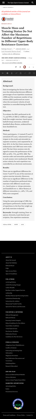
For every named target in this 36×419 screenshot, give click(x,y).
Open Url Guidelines (11, 274)
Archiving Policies (11, 282)
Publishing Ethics (10, 363)
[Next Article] (33, 67)
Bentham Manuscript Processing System (17, 295)
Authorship (9, 293)
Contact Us (29, 415)
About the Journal (11, 260)
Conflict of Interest (11, 348)
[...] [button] (28, 49)
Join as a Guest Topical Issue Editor (15, 380)
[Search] (32, 2)
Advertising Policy (11, 386)
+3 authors (26, 51)
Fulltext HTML (7, 224)
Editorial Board (10, 265)
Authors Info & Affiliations (11, 54)
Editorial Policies (10, 317)
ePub (22, 224)
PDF (17, 224)
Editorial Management (12, 315)
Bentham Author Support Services (15, 290)
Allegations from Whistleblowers (15, 345)
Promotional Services (12, 391)
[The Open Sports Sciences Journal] (18, 404)
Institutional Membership (13, 298)
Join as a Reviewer (11, 377)
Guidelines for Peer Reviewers (14, 337)
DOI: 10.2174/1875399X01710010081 (12, 63)
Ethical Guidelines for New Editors (15, 323)
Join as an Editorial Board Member (15, 374)
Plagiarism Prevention (12, 355)
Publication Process (11, 334)
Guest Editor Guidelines (12, 326)
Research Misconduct (12, 366)
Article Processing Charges (13, 285)
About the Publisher (11, 263)
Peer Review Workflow (12, 331)
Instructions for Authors (12, 301)
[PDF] (24, 67)
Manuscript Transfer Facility (14, 304)
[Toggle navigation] (3, 2)
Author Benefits (10, 287)
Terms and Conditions (9, 415)
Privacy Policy (21, 415)
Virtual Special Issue (11, 328)
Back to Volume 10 (8, 7)
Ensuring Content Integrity (13, 320)
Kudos (7, 389)
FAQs (7, 268)
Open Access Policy (11, 271)
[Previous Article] (29, 67)
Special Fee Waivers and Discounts (15, 306)
